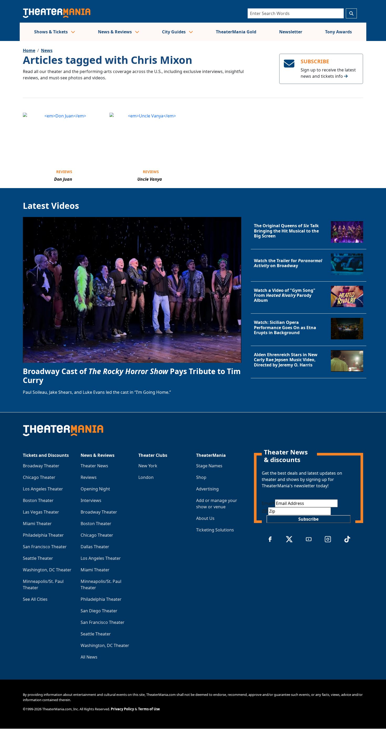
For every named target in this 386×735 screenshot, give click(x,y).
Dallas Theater (95, 547)
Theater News (94, 466)
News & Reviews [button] (115, 32)
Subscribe (308, 519)
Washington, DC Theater (47, 570)
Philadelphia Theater (43, 535)
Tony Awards (338, 32)
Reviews (64, 171)
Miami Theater (37, 523)
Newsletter (290, 32)
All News (89, 657)
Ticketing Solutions (215, 530)
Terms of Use (149, 709)
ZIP (265, 511)
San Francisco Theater (45, 547)
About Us (205, 518)
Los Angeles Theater (43, 489)
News (47, 50)
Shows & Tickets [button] (51, 32)
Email (268, 503)
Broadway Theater (41, 466)
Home (29, 50)
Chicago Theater (39, 477)
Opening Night (95, 489)
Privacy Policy (122, 709)
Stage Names (209, 466)
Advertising (207, 489)
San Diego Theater (99, 611)
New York (147, 466)
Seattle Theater (38, 558)
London (146, 477)
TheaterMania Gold (236, 32)
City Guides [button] (174, 32)
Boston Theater (38, 500)
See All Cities (35, 599)
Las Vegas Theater (41, 512)
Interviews (91, 500)
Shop (201, 477)
